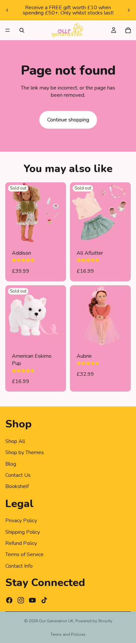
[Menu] (7, 30)
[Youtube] (32, 600)
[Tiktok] (44, 600)
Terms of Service (24, 554)
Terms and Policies (68, 634)
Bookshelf (17, 486)
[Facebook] (9, 600)
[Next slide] (128, 10)
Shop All (15, 441)
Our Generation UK (56, 621)
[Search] (22, 30)
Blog (10, 464)
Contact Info (19, 566)
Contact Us (18, 475)
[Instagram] (21, 600)
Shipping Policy (22, 532)
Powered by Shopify (93, 621)
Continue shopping (68, 119)
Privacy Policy (21, 520)
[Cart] (128, 30)
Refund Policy (21, 543)
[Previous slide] (7, 10)
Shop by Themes (24, 452)
